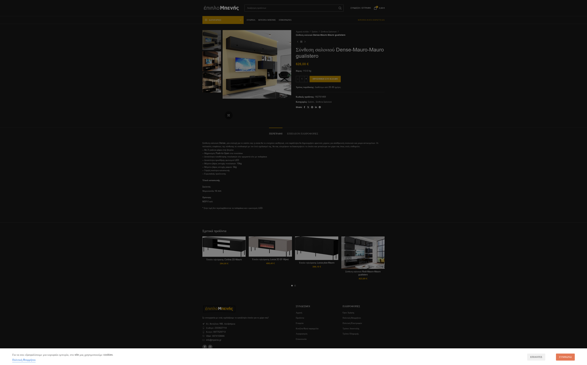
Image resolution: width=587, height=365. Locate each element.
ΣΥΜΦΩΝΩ (565, 357)
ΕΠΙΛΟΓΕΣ (536, 357)
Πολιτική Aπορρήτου (24, 360)
